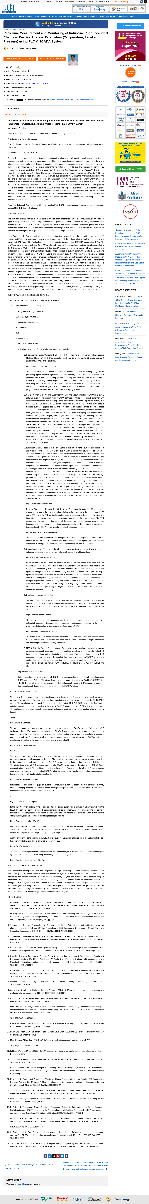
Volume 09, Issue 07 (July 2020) (14, 29)
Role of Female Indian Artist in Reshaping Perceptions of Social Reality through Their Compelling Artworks (129, 343)
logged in (21, 1184)
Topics (54, 16)
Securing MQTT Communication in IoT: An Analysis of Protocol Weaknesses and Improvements (129, 328)
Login (132, 16)
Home (14, 16)
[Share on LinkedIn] (62, 1156)
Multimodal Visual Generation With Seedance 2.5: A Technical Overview (130, 271)
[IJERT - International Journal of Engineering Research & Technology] (9, 8)
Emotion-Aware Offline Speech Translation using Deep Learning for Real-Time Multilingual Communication (129, 301)
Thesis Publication (107, 16)
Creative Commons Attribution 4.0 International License (71, 100)
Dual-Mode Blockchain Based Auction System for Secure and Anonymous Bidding (130, 357)
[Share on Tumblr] (66, 1156)
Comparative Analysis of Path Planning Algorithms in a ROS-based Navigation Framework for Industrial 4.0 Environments (128, 234)
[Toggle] (5, 108)
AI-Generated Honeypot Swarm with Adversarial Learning (129, 315)
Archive (78, 16)
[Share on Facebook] (45, 1156)
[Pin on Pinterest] (58, 1156)
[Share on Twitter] (50, 1156)
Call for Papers (42, 16)
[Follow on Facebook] (141, 1)
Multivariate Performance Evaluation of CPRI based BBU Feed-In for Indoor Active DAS (130, 246)
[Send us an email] (145, 1)
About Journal (25, 16)
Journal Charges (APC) (132, 169)
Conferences (89, 16)
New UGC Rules (129, 82)
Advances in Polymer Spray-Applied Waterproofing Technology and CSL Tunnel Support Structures (130, 281)
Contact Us (124, 16)
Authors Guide (65, 16)
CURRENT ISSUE (129, 65)
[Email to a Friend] (54, 1156)
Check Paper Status (132, 26)
